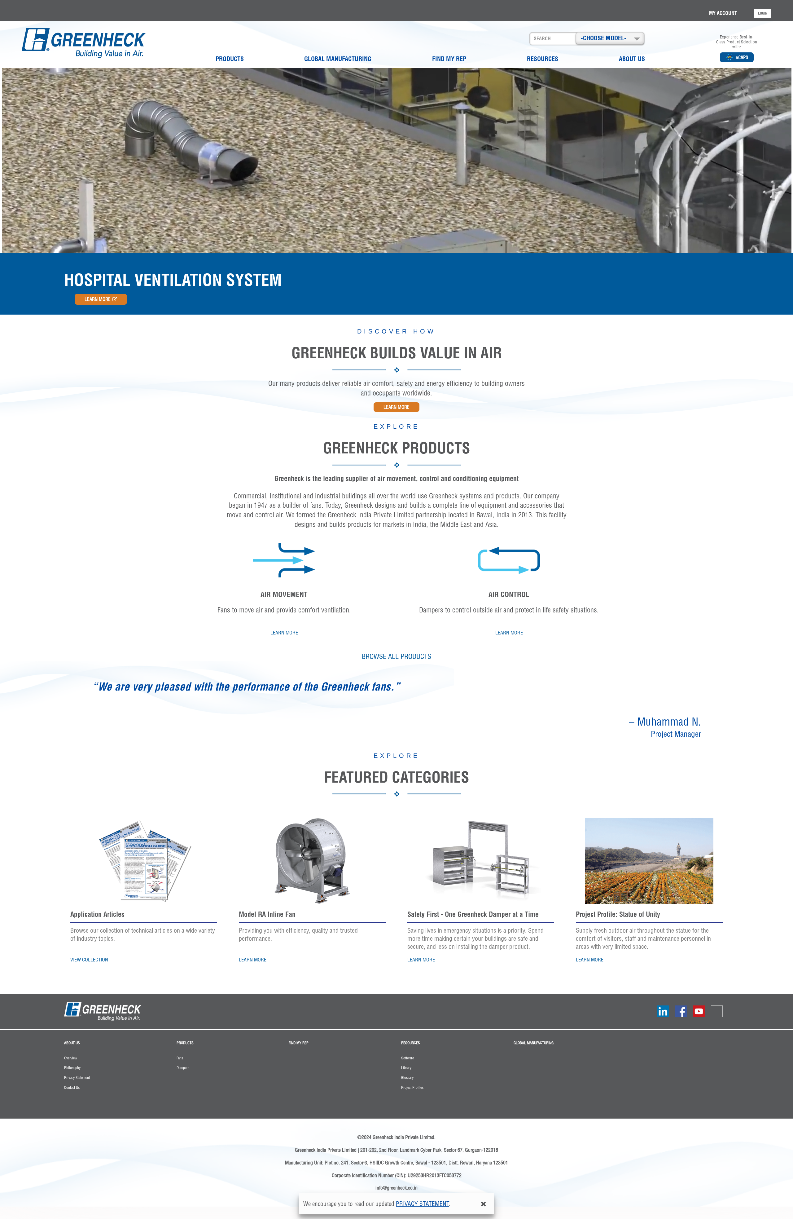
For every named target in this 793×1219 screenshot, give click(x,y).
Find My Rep (449, 59)
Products (230, 59)
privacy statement (422, 1204)
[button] (610, 38)
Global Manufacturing (337, 59)
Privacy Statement (77, 1077)
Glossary (407, 1077)
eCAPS (742, 57)
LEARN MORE (98, 299)
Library (406, 1068)
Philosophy (72, 1068)
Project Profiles (412, 1087)
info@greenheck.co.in (396, 1188)
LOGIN (762, 13)
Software (407, 1058)
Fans (180, 1058)
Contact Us (72, 1087)
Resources (542, 59)
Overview (70, 1058)
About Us (632, 59)
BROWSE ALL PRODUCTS (396, 656)
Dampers (183, 1068)
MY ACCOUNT (723, 13)
